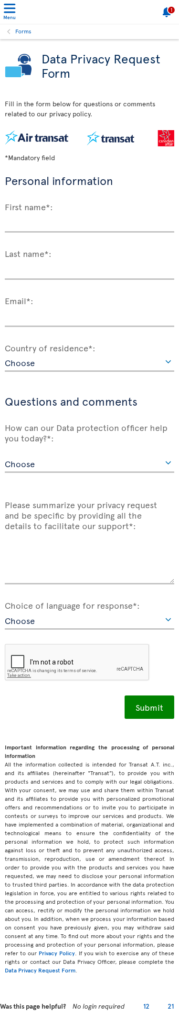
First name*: (29, 206)
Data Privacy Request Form (40, 970)
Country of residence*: (50, 347)
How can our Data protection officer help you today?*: (86, 432)
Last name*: (28, 253)
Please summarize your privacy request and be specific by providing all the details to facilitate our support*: (81, 515)
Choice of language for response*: (72, 605)
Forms (23, 31)
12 (146, 1006)
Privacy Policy (57, 953)
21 (171, 1006)
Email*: (19, 300)
